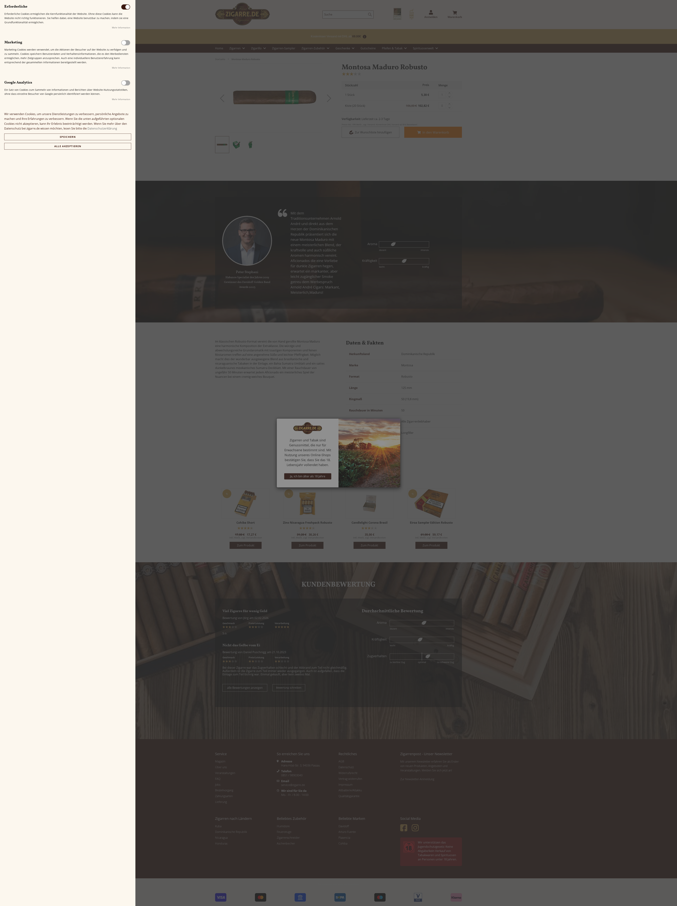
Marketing (125, 42)
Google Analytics (125, 82)
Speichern (68, 136)
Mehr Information (121, 27)
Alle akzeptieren (67, 146)
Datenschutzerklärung (102, 128)
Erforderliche (125, 7)
